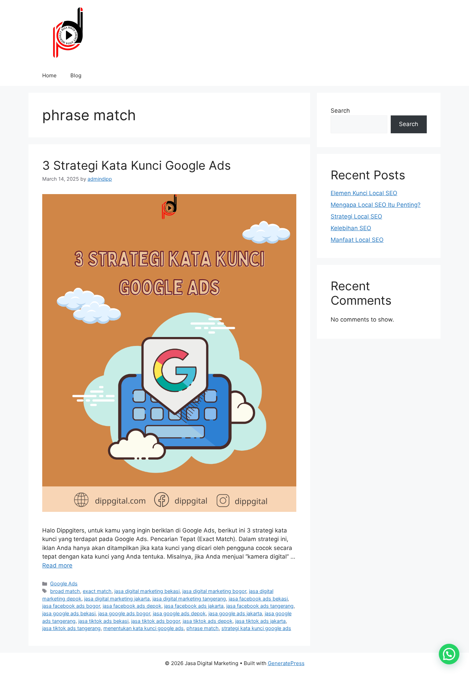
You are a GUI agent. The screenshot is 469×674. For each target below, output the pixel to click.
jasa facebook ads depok (132, 606)
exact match (97, 591)
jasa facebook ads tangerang (260, 606)
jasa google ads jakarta (235, 613)
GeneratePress (286, 663)
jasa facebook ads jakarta (194, 606)
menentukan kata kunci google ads (143, 628)
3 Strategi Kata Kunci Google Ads (136, 165)
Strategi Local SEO (356, 216)
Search (340, 110)
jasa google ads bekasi (68, 613)
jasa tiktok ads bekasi (103, 621)
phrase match (202, 628)
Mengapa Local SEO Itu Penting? (376, 204)
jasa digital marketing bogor (214, 591)
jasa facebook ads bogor (71, 606)
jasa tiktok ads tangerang (71, 628)
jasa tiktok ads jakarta (260, 621)
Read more (57, 565)
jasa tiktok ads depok (207, 621)
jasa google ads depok (179, 613)
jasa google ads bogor (124, 613)
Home (49, 75)
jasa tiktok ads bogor (155, 621)
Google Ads (64, 583)
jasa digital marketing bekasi (147, 591)
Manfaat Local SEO (357, 239)
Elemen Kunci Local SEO (364, 193)
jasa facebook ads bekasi (258, 599)
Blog (75, 75)
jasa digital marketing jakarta (117, 599)
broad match (65, 591)
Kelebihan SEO (351, 228)
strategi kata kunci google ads (256, 628)
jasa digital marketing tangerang (189, 599)
